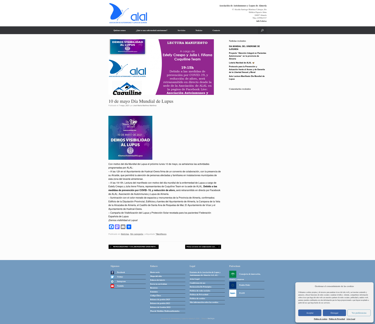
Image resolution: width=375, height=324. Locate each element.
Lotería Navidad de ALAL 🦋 (241, 62)
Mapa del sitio (156, 276)
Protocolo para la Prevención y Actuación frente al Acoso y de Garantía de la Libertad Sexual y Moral (247, 69)
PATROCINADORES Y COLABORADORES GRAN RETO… (133, 247)
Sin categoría (136, 234)
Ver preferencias (359, 312)
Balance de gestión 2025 (160, 299)
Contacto (216, 30)
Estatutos (154, 291)
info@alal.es (261, 20)
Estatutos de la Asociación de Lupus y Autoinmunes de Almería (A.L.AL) (205, 273)
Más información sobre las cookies (204, 302)
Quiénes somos (120, 30)
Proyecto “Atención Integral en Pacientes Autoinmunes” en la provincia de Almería (247, 56)
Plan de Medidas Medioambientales (164, 311)
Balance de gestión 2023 (160, 303)
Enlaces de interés (157, 279)
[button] (262, 30)
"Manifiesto (161, 234)
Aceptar (309, 312)
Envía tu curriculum (158, 283)
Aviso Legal (350, 319)
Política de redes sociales (200, 290)
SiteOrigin (211, 318)
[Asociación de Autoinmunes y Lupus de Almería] (128, 13)
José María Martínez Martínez (145, 105)
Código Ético (155, 295)
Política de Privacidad (337, 319)
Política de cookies (320, 319)
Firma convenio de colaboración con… (203, 247)
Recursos (154, 287)
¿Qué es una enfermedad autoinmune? (151, 30)
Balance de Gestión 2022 (160, 307)
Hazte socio (155, 272)
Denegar (334, 312)
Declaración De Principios (200, 286)
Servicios (181, 30)
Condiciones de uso (197, 282)
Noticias (199, 30)
